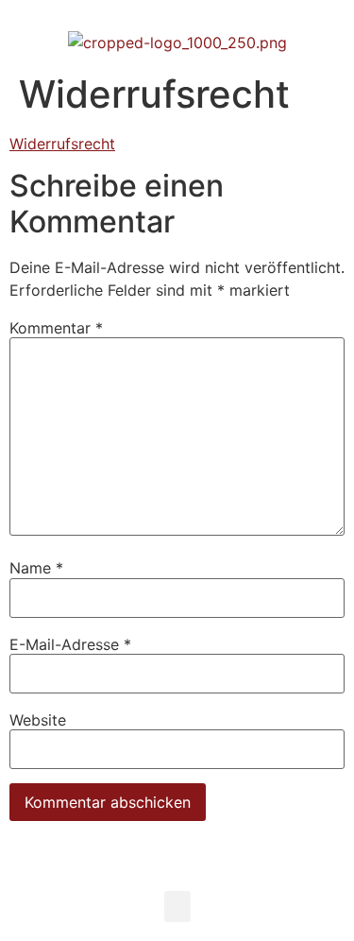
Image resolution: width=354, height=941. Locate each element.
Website (37, 719)
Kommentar (56, 327)
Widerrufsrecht (62, 143)
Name (36, 567)
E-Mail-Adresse (70, 644)
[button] (177, 906)
